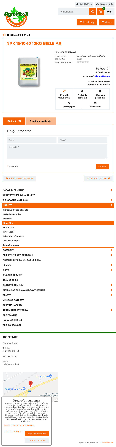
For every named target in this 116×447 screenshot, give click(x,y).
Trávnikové (8, 227)
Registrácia (106, 4)
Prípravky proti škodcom (18, 255)
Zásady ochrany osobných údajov (19, 425)
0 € (109, 11)
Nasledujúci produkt (97, 178)
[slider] (83, 62)
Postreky (8, 250)
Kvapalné (8, 219)
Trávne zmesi (10, 280)
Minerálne (8, 223)
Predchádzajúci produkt (21, 178)
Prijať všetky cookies (37, 433)
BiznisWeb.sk (106, 443)
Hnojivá (7, 205)
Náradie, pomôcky (13, 190)
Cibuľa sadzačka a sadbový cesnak (24, 290)
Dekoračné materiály (15, 200)
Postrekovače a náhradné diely (22, 260)
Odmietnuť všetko (37, 440)
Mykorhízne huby (12, 214)
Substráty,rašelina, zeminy (19, 195)
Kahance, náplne (13, 320)
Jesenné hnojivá (11, 241)
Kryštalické (8, 232)
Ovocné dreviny (12, 275)
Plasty (7, 295)
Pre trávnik (10, 315)
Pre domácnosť (12, 325)
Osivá (6, 270)
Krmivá (7, 265)
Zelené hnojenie (11, 245)
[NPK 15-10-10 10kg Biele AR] (29, 72)
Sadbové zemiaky (13, 285)
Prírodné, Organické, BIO (16, 210)
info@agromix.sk (11, 364)
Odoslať (102, 167)
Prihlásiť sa (85, 4)
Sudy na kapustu (13, 305)
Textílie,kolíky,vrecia (15, 310)
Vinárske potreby (13, 300)
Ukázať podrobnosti (13, 431)
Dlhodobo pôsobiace (13, 236)
